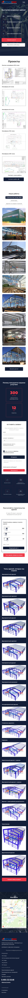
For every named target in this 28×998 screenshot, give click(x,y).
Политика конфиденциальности (14, 950)
